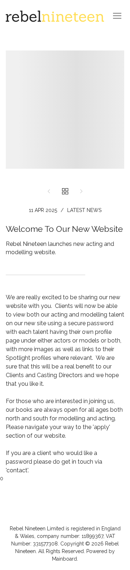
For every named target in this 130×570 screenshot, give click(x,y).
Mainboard (64, 559)
